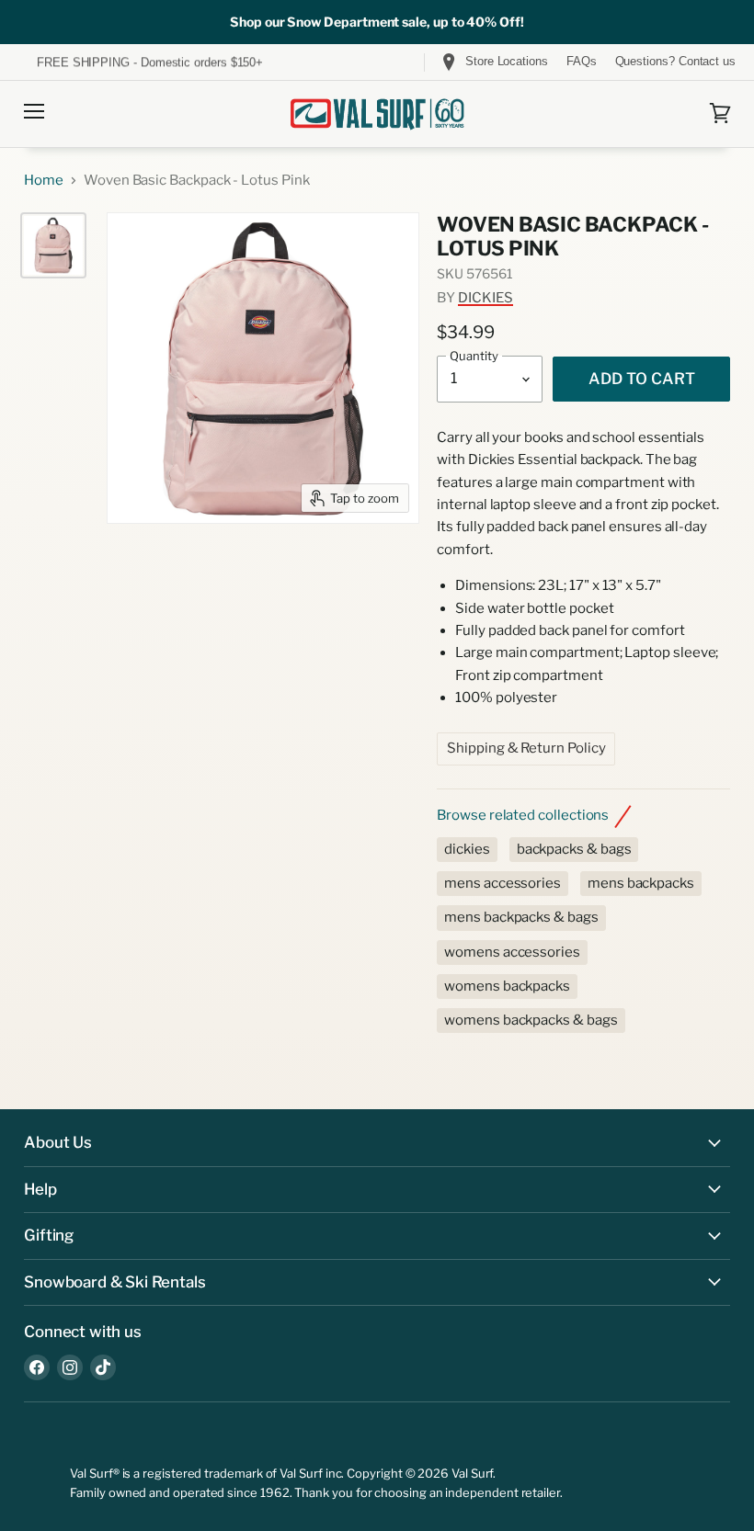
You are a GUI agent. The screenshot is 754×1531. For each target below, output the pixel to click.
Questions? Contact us (675, 61)
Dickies (485, 297)
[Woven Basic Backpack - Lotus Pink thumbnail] (53, 245)
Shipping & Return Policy (526, 748)
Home (43, 180)
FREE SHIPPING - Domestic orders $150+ (150, 62)
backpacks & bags (574, 849)
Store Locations (506, 61)
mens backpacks (641, 883)
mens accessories (502, 883)
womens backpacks (507, 986)
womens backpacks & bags (530, 1020)
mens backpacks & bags (521, 917)
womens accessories (512, 952)
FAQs (581, 61)
